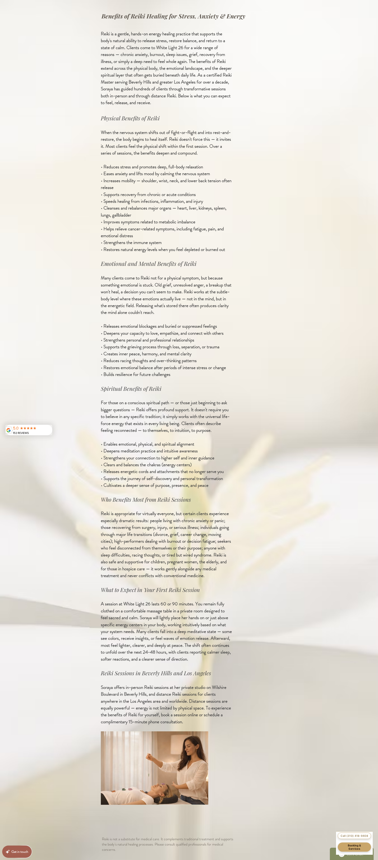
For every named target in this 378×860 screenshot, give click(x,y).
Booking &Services (354, 847)
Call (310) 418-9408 (354, 835)
